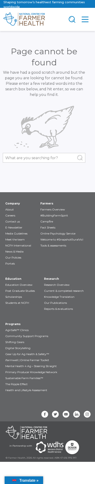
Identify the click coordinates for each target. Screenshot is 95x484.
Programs (13, 324)
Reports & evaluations (58, 308)
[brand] (32, 19)
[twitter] (55, 414)
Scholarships (13, 296)
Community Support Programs (26, 336)
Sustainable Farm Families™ (24, 378)
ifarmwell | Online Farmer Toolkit (27, 360)
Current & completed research (64, 290)
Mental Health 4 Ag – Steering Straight (31, 366)
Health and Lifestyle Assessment (26, 390)
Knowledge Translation (59, 296)
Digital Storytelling (17, 348)
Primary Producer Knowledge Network (31, 372)
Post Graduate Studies (20, 290)
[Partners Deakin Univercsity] (72, 447)
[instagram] (87, 414)
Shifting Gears (14, 342)
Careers (10, 215)
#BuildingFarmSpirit (54, 215)
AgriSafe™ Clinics (17, 330)
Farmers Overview (52, 209)
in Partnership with (20, 445)
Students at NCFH (17, 302)
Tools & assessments (53, 245)
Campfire (46, 221)
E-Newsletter (13, 227)
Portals (10, 263)
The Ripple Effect (16, 384)
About (9, 209)
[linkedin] (76, 414)
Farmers (46, 203)
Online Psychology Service (57, 233)
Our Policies (13, 257)
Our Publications (55, 302)
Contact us (12, 221)
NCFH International (18, 245)
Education (13, 278)
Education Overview (19, 284)
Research (51, 278)
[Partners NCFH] (26, 432)
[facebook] (44, 414)
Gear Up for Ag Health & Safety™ (27, 354)
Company (12, 203)
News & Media (14, 251)
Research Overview (57, 284)
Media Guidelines (16, 233)
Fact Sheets (47, 227)
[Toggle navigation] (72, 19)
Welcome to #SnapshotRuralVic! (61, 239)
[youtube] (65, 414)
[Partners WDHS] (49, 447)
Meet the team (15, 239)
